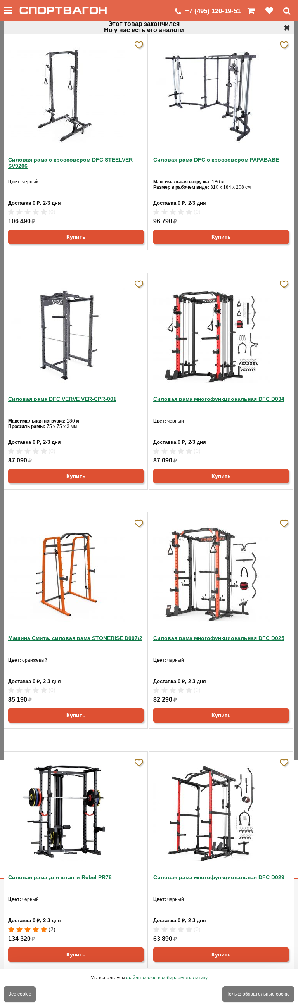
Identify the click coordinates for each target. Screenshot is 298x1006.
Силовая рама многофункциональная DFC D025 (218, 638)
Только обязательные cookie (258, 994)
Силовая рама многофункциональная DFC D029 (218, 877)
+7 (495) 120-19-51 (213, 11)
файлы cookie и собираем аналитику (167, 977)
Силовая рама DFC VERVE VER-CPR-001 (62, 399)
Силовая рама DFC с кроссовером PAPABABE (216, 160)
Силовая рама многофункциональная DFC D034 (218, 399)
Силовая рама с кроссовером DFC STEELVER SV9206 (70, 163)
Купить (76, 237)
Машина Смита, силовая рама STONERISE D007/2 (75, 638)
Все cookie (19, 994)
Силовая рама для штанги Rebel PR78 (60, 877)
